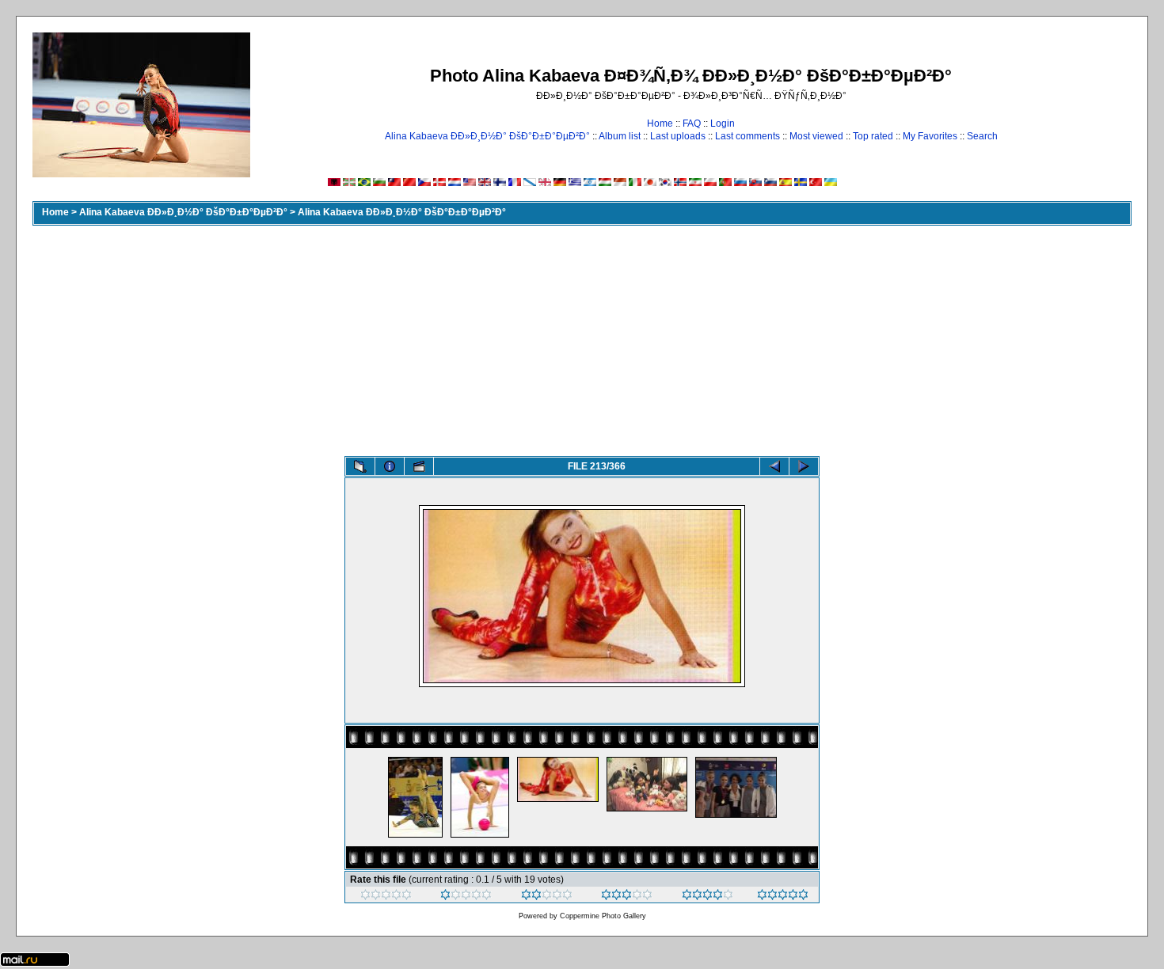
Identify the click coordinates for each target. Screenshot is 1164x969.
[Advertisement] (582, 337)
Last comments (747, 136)
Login (722, 123)
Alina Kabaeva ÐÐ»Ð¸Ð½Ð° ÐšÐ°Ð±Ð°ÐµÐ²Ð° (487, 136)
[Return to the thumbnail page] (360, 466)
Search (982, 136)
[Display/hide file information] (389, 466)
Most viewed (816, 136)
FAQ (692, 123)
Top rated (873, 136)
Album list (620, 136)
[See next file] (803, 466)
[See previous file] (774, 466)
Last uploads (678, 136)
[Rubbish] (386, 896)
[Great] (782, 896)
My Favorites (930, 136)
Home (660, 123)
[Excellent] (707, 896)
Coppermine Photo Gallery (603, 916)
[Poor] (466, 896)
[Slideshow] (419, 466)
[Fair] (546, 896)
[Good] (626, 896)
